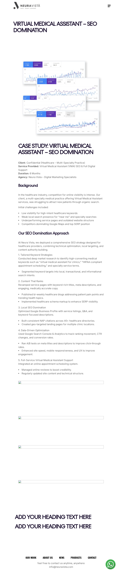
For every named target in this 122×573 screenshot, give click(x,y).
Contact (92, 557)
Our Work (31, 557)
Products (76, 557)
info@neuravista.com (61, 566)
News (61, 557)
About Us (48, 557)
